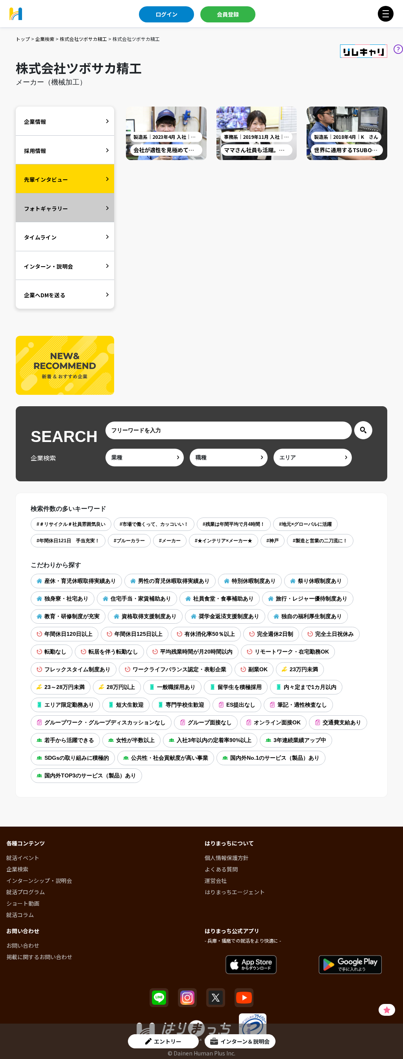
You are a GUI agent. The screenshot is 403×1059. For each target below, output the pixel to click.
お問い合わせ (22, 945)
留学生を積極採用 (240, 687)
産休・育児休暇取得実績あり (80, 581)
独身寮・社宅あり (66, 598)
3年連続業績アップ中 (300, 740)
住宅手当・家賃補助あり (141, 598)
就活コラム (20, 915)
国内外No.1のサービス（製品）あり (275, 758)
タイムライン (40, 237)
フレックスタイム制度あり (77, 669)
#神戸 (272, 540)
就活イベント (22, 858)
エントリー (167, 1041)
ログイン (166, 14)
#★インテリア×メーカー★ (223, 540)
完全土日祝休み (334, 634)
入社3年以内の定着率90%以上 (214, 740)
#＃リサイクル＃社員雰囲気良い (71, 524)
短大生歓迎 (130, 705)
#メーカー (170, 540)
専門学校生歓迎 (185, 705)
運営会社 (216, 880)
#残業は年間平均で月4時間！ (234, 524)
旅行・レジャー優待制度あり (312, 598)
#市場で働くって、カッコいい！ (154, 524)
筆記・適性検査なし (302, 705)
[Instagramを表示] (187, 997)
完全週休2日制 (275, 634)
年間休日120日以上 (68, 634)
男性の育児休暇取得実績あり (174, 581)
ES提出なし (240, 705)
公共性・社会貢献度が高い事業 (169, 758)
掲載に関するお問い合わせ (39, 957)
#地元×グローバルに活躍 (305, 524)
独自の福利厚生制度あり (311, 616)
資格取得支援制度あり (149, 616)
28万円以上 (121, 687)
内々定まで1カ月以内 (310, 687)
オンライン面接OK (277, 722)
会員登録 (228, 14)
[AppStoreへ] (251, 965)
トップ (23, 38)
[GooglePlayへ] (350, 965)
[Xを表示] (215, 997)
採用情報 (35, 151)
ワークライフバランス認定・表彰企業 (179, 669)
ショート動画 (22, 903)
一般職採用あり (176, 687)
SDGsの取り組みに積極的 (76, 758)
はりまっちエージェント (235, 892)
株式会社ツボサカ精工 (83, 38)
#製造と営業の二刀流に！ (320, 540)
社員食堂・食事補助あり (223, 598)
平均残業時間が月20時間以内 (196, 651)
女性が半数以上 (135, 740)
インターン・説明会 (48, 266)
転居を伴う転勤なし (113, 651)
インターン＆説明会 (245, 1041)
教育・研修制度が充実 (72, 616)
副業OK (258, 669)
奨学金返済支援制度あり (229, 616)
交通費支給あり (342, 722)
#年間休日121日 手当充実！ (68, 540)
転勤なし (55, 651)
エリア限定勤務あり (69, 705)
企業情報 (35, 121)
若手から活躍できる (69, 740)
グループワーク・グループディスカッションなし (105, 722)
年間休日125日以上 (139, 634)
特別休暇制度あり (254, 581)
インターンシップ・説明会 (39, 880)
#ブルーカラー (129, 540)
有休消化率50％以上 (210, 634)
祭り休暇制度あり (320, 581)
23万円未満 (304, 669)
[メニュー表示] (386, 14)
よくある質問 (221, 869)
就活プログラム (25, 892)
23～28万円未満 (64, 687)
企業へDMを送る (44, 295)
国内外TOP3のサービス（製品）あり (90, 775)
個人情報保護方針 (227, 858)
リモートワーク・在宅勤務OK (292, 651)
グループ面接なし (210, 722)
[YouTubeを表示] (244, 997)
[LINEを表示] (159, 997)
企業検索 (44, 38)
